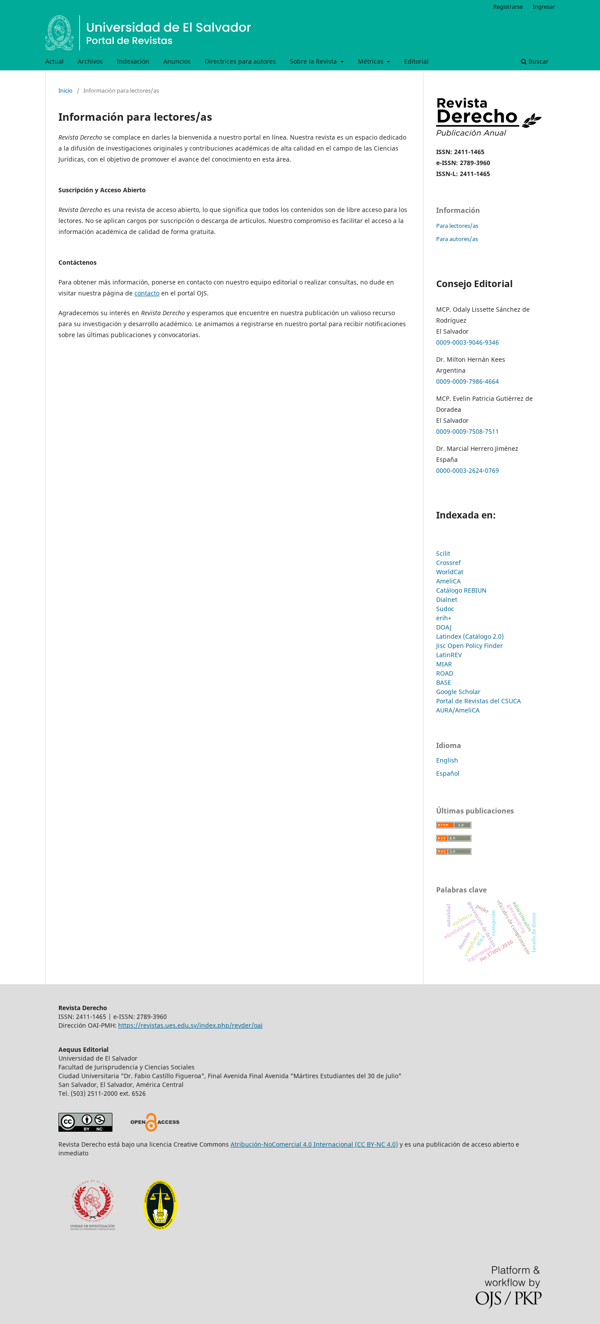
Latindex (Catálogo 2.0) (470, 636)
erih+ (444, 618)
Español (447, 773)
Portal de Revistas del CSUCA (478, 701)
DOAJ (444, 627)
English (447, 760)
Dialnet (446, 599)
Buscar (538, 61)
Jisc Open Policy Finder (469, 645)
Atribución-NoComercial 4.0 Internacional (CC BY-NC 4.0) (314, 1144)
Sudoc (445, 608)
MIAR (444, 664)
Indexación (133, 61)
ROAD (444, 673)
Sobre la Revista (314, 61)
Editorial (416, 61)
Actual (54, 61)
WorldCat (449, 572)
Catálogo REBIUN (461, 590)
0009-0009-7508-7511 (467, 431)
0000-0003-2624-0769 (468, 470)
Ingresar (544, 7)
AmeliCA (448, 581)
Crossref (448, 562)
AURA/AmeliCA (458, 710)
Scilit (443, 553)
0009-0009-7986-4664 (467, 381)
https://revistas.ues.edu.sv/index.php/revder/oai (190, 1025)
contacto (146, 293)
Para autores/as (457, 239)
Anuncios (177, 61)
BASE (443, 682)
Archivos (90, 61)
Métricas (371, 61)
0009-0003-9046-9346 (467, 342)
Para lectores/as (457, 226)
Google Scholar (458, 691)
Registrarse (508, 7)
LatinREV (449, 655)
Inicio (65, 90)
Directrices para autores (240, 61)
